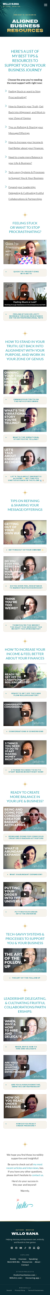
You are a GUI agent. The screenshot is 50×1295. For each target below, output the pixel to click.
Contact (25, 1265)
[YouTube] (20, 1248)
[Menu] (46, 5)
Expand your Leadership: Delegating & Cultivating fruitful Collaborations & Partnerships (26, 193)
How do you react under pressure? (26, 1125)
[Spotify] (38, 1248)
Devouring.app (33, 1278)
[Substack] (34, 1248)
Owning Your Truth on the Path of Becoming (26, 400)
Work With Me (13, 1262)
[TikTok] (25, 1248)
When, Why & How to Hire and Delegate (26, 1048)
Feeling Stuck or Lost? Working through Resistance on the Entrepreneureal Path (26, 316)
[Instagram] (12, 1248)
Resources (27, 1262)
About (37, 1262)
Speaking (33, 1259)
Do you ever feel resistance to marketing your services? (26, 587)
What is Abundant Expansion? (26, 874)
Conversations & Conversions (26, 731)
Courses (22, 1259)
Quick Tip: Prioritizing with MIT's (26, 273)
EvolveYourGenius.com (25, 1275)
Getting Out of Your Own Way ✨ (26, 550)
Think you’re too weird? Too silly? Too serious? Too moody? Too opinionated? (26, 627)
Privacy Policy (20, 1290)
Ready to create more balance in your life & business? (25, 796)
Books (13, 1259)
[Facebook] (16, 1248)
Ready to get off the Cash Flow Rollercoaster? (26, 694)
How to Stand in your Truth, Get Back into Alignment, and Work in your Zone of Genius (26, 112)
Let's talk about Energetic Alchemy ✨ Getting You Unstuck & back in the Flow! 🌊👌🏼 (26, 478)
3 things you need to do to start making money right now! (26, 771)
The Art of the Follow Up (26, 978)
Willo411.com (16, 1278)
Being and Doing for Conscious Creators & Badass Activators (26, 837)
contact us (37, 1175)
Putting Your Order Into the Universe (26, 913)
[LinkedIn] (29, 1248)
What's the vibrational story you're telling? (26, 438)
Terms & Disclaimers (35, 1290)
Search (9, 1290)
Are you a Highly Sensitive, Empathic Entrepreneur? (26, 1086)
